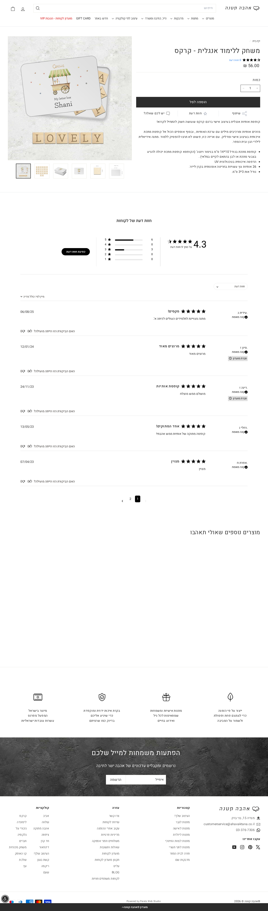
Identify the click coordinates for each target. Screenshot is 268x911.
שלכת (22, 860)
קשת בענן (43, 860)
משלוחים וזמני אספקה (105, 841)
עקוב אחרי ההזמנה (108, 828)
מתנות (194, 18)
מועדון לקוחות (110, 853)
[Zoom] (70, 98)
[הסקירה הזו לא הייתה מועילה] (23, 331)
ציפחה (45, 835)
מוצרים (209, 18)
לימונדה (21, 822)
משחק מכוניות (17, 847)
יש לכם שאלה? (154, 113)
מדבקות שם (182, 860)
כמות (256, 79)
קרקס (22, 816)
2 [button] (130, 499)
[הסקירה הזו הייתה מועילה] (30, 331)
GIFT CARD (83, 18)
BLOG (115, 872)
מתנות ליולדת (181, 835)
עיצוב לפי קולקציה (126, 18)
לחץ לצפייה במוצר (238, 609)
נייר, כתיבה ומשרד (155, 18)
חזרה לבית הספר (180, 853)
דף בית (256, 41)
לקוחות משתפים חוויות (105, 878)
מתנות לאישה (181, 828)
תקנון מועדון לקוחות (107, 860)
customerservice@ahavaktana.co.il (237, 824)
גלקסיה (22, 835)
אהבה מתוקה (41, 828)
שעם (46, 872)
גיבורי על (21, 828)
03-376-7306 (245, 830)
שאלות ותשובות (109, 847)
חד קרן (45, 841)
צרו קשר (114, 816)
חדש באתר (101, 18)
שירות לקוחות (111, 822)
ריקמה (45, 866)
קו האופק (20, 853)
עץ (24, 866)
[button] (134, 907)
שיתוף (236, 113)
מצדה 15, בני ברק (243, 818)
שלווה (45, 822)
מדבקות (178, 18)
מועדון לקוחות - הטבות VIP (56, 18)
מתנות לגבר (183, 822)
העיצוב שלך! (182, 816)
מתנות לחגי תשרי (179, 847)
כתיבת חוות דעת (75, 252)
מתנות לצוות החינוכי (177, 841)
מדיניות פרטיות (110, 835)
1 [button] (138, 499)
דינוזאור (44, 847)
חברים (22, 841)
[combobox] (124, 8)
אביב (46, 816)
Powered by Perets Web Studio (144, 901)
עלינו (116, 866)
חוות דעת (195, 113)
